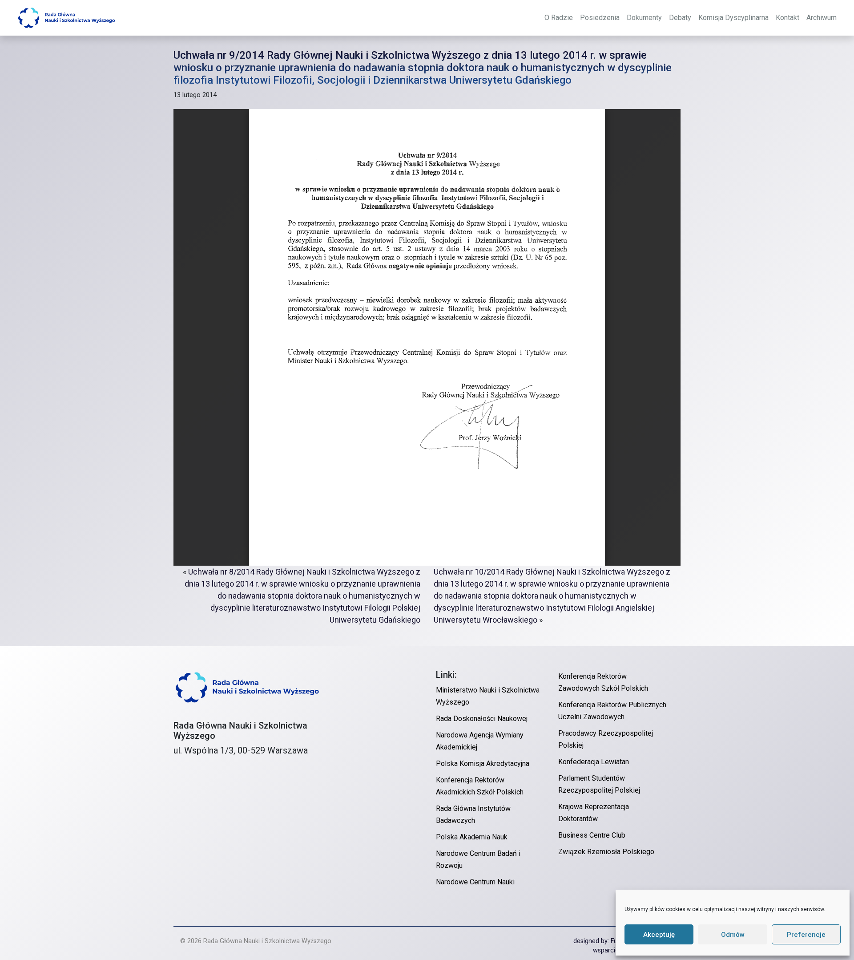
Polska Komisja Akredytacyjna (482, 763)
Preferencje (806, 935)
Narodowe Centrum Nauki (475, 882)
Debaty (680, 17)
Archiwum (821, 17)
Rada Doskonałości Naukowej (482, 718)
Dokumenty (644, 17)
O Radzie (558, 17)
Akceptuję (659, 935)
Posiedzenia (600, 17)
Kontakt (787, 17)
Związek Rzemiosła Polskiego (606, 851)
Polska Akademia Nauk (472, 837)
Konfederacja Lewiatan (593, 761)
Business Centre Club (591, 835)
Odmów (733, 935)
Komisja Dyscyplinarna (733, 17)
